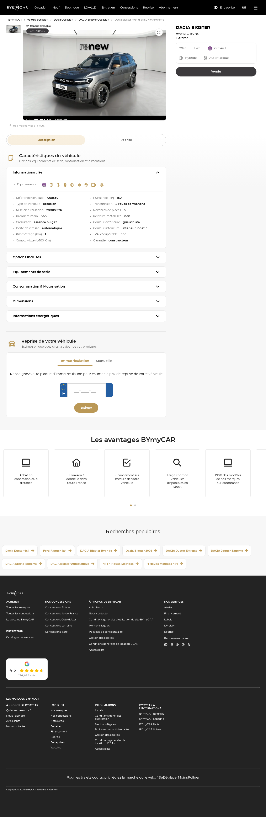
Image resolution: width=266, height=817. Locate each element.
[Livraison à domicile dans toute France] (76, 473)
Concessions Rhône (57, 607)
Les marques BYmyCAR (22, 699)
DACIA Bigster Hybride (96, 550)
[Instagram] (183, 645)
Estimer (86, 407)
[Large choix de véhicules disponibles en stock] (177, 473)
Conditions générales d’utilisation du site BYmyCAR (121, 619)
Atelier (168, 607)
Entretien (56, 726)
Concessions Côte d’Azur (60, 619)
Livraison (169, 625)
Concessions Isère (56, 632)
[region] (94, 73)
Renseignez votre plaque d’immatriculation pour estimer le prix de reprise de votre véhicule (86, 374)
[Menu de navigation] (256, 8)
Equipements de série (31, 272)
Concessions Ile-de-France (61, 613)
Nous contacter (98, 613)
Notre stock (57, 721)
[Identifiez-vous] (244, 7)
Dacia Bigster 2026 (139, 550)
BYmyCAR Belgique (151, 713)
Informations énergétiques (36, 316)
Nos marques (58, 710)
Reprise (126, 140)
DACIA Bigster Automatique (69, 563)
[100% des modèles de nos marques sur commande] (228, 473)
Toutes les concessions (20, 613)
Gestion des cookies (101, 638)
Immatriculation (75, 361)
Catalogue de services (19, 637)
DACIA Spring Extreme (21, 563)
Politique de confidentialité (106, 632)
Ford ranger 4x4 (54, 550)
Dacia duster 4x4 (17, 550)
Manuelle (104, 361)
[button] (131, 505)
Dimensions (23, 301)
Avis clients (96, 607)
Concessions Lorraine (58, 625)
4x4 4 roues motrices (118, 563)
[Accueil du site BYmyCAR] (17, 7)
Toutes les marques (18, 607)
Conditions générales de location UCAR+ (114, 644)
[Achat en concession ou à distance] (26, 473)
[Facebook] (177, 645)
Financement (172, 613)
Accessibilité (96, 650)
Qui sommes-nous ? (19, 710)
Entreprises (57, 742)
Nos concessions (60, 716)
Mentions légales (99, 625)
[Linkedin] (166, 645)
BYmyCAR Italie (149, 724)
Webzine (55, 747)
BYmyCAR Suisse (150, 729)
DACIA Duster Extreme (181, 550)
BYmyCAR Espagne (151, 719)
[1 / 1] (13, 29)
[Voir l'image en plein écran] (159, 32)
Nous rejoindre (15, 716)
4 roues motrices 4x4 (162, 563)
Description (46, 140)
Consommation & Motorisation (39, 286)
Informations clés (27, 172)
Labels (168, 619)
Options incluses (27, 257)
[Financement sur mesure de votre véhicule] (127, 473)
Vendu (216, 71)
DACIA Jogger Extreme (227, 550)
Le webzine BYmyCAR (20, 619)
